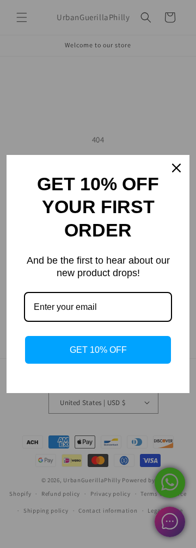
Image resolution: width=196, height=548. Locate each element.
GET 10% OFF (98, 349)
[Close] (176, 168)
